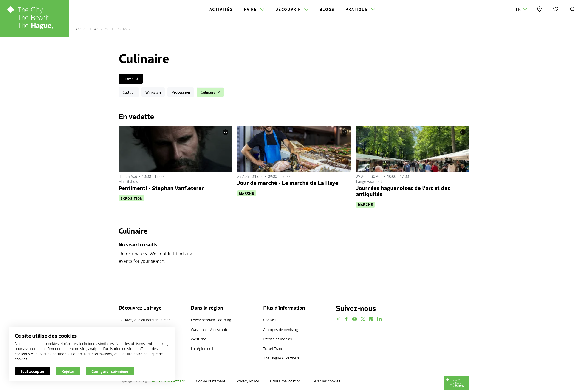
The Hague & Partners (281, 357)
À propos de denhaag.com (284, 329)
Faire (251, 9)
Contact (269, 319)
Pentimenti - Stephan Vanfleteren (162, 188)
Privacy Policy (247, 380)
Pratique (357, 9)
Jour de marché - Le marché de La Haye (287, 182)
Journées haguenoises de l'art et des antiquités (403, 191)
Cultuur (128, 92)
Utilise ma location (285, 380)
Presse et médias (277, 338)
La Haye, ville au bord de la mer (144, 319)
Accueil (81, 28)
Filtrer (127, 78)
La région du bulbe (206, 348)
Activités (221, 9)
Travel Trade (273, 348)
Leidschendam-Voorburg (211, 319)
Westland (198, 338)
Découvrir (288, 9)
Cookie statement (210, 380)
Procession (180, 92)
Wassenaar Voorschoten (210, 329)
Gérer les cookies (326, 380)
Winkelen (153, 92)
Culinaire (208, 92)
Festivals (123, 28)
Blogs (326, 9)
